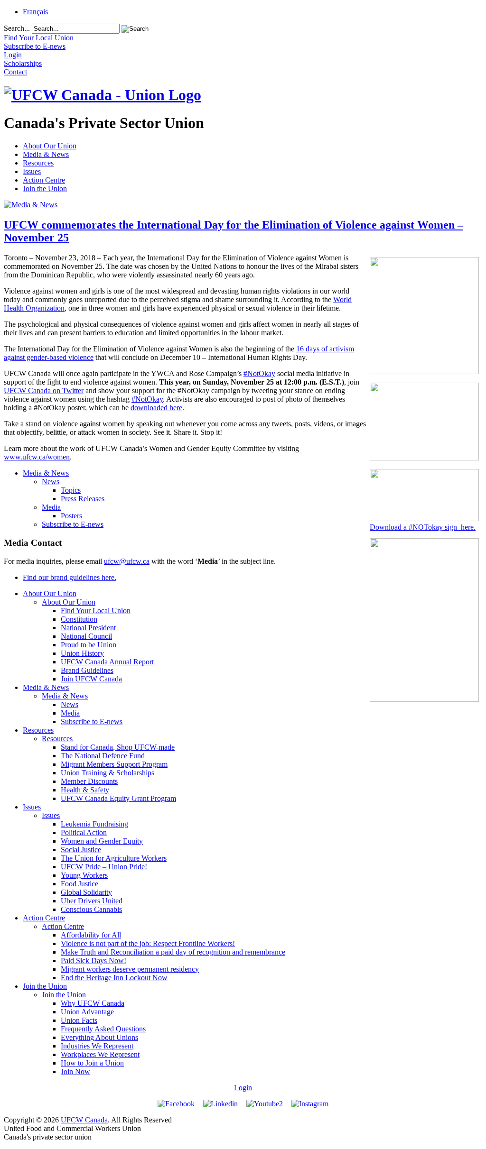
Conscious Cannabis (91, 909)
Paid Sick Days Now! (93, 960)
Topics (71, 490)
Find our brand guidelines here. (69, 577)
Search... (17, 28)
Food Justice (79, 884)
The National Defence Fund (103, 756)
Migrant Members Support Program (114, 764)
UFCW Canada (84, 1120)
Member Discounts (89, 781)
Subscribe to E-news (72, 524)
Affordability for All (91, 935)
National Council (86, 636)
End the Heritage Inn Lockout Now (114, 978)
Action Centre (44, 180)
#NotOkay (259, 373)
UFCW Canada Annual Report (107, 662)
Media (51, 507)
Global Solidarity (86, 892)
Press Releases (82, 499)
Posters (71, 516)
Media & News (46, 154)
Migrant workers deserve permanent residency (130, 969)
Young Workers (84, 875)
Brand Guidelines (87, 670)
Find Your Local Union (96, 611)
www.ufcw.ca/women (37, 457)
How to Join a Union (92, 1063)
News (50, 482)
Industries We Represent (97, 1046)
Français (35, 12)
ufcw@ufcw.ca (127, 561)
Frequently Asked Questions (103, 1029)
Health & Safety (85, 790)
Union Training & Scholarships (107, 773)
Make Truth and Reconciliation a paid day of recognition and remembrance (173, 952)
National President (88, 628)
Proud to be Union (88, 645)
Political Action (84, 832)
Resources (38, 163)
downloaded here (156, 408)
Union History (82, 653)
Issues (32, 171)
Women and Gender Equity (102, 841)
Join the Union (45, 188)
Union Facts (79, 1020)
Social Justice (81, 850)
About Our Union (49, 146)
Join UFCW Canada (91, 679)
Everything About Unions (99, 1037)
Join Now (75, 1071)
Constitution (79, 619)
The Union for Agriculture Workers (114, 858)
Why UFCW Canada (92, 1003)
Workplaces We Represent (100, 1054)
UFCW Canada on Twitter (44, 390)
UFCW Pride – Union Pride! (104, 867)
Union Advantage (87, 1012)
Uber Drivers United (91, 901)
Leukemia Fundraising (94, 824)
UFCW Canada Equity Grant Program (118, 798)
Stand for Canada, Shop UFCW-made (118, 747)
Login (243, 1088)
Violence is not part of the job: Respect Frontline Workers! (148, 943)
